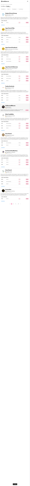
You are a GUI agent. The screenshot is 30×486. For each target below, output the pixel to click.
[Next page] (20, 204)
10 (18, 203)
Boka (27, 22)
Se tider (27, 110)
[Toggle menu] (27, 1)
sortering (11, 4)
